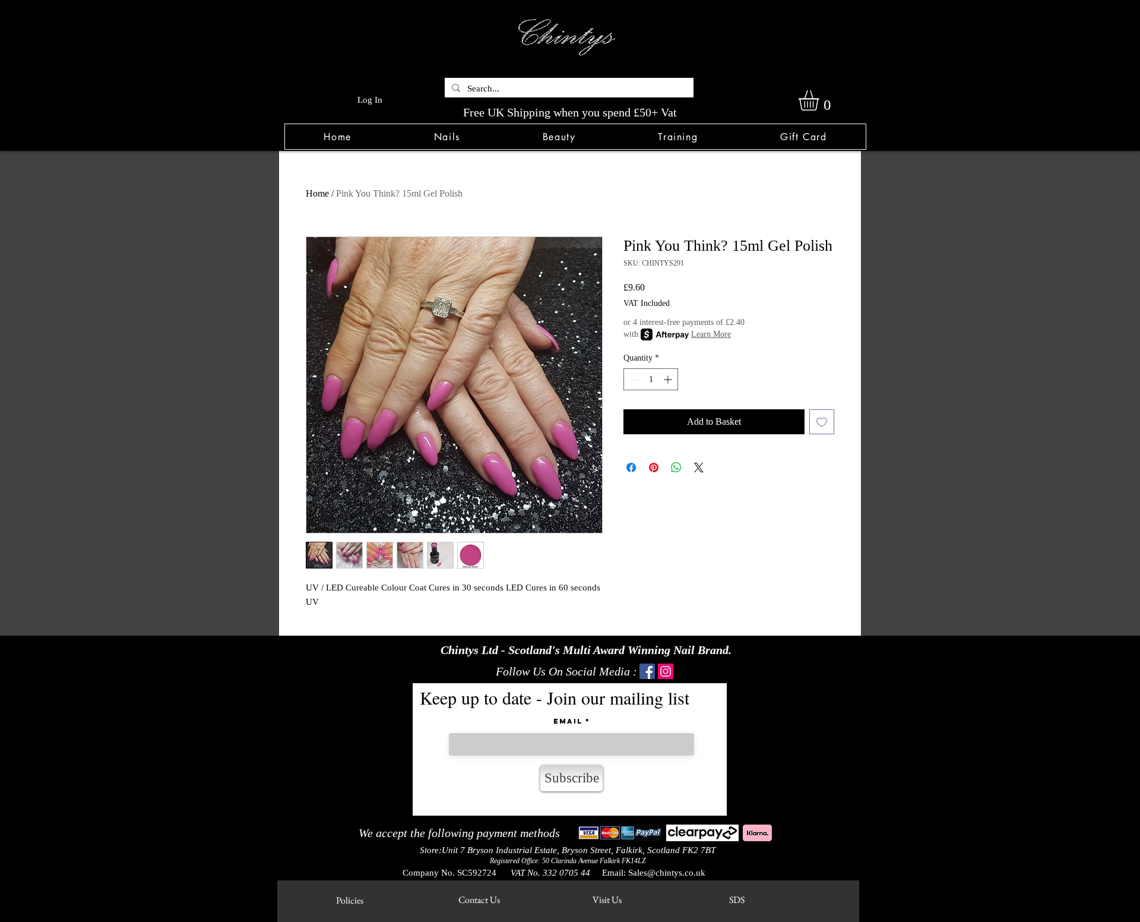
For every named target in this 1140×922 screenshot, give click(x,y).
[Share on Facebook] (631, 467)
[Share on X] (699, 467)
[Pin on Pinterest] (654, 467)
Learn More (711, 334)
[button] (447, 136)
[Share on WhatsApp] (676, 467)
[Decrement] (632, 379)
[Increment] (668, 379)
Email (567, 721)
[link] (821, 100)
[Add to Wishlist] (821, 421)
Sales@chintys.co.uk (666, 872)
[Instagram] (665, 671)
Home (317, 193)
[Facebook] (647, 671)
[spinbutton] (650, 379)
